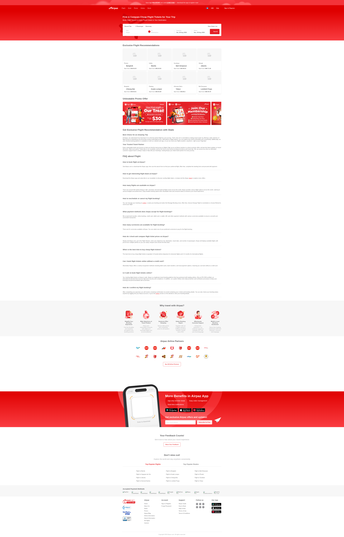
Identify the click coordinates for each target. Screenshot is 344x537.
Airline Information (149, 515)
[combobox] (136, 32)
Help (217, 8)
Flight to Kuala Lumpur (172, 474)
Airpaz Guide (182, 503)
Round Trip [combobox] (128, 26)
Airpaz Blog (147, 513)
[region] (172, 113)
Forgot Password (166, 506)
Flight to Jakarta (140, 477)
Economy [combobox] (148, 26)
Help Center (182, 508)
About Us (147, 506)
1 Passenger (139, 26)
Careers (146, 523)
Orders (144, 203)
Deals (190, 178)
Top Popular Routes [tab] (191, 464)
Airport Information (149, 518)
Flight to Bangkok (171, 471)
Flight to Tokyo (199, 481)
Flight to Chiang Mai (172, 477)
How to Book (182, 506)
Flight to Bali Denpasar (201, 471)
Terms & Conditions (184, 513)
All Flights (147, 520)
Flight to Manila (140, 471)
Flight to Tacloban (200, 477)
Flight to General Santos (143, 481)
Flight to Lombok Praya (172, 481)
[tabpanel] (172, 474)
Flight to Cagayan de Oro (143, 474)
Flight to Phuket (199, 474)
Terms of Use (182, 511)
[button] (220, 2)
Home (146, 503)
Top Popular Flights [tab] (153, 464)
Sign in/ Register (166, 503)
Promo (146, 511)
